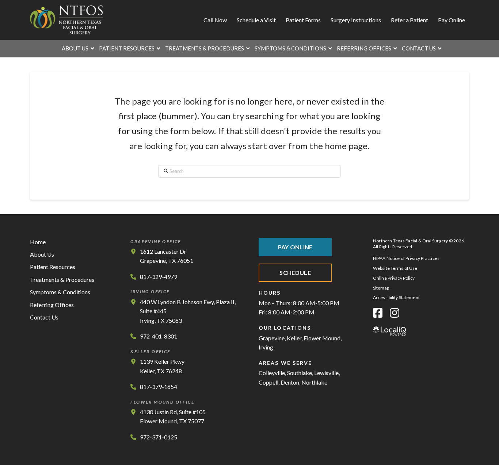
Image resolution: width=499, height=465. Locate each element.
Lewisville (326, 372)
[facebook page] (377, 312)
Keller (294, 337)
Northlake (314, 382)
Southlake (299, 372)
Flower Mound (322, 337)
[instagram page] (394, 312)
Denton (290, 382)
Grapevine (272, 337)
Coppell (268, 382)
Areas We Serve (285, 363)
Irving (266, 347)
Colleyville (272, 372)
